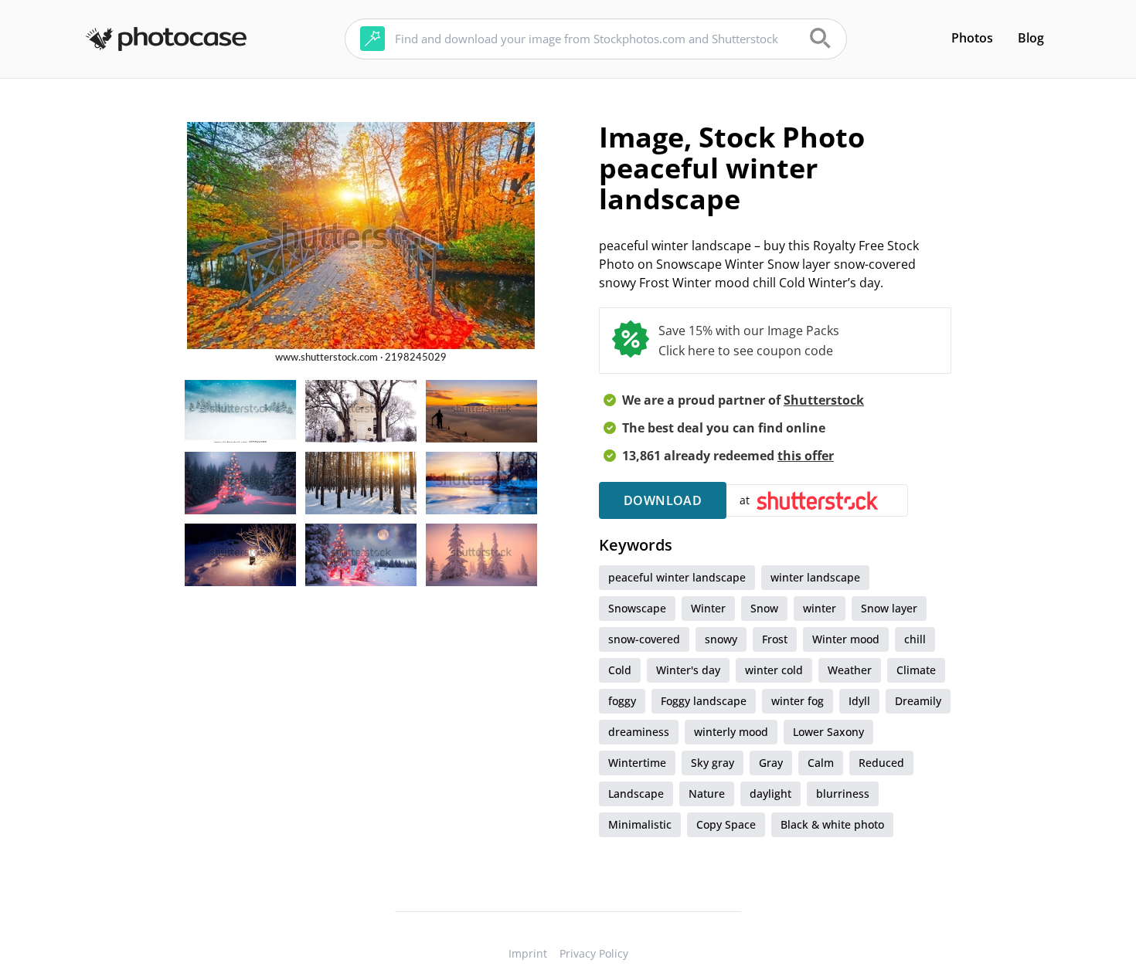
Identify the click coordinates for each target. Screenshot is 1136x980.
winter (819, 608)
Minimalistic (640, 824)
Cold (619, 670)
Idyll (859, 700)
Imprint (527, 953)
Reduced (881, 762)
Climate (916, 670)
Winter (708, 608)
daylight (770, 793)
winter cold (774, 670)
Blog (1031, 37)
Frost (774, 639)
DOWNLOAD (663, 500)
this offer (805, 455)
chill (915, 639)
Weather (850, 670)
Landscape (636, 793)
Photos (972, 37)
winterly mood (731, 731)
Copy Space (726, 824)
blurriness (842, 793)
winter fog (797, 700)
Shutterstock (824, 400)
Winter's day (688, 670)
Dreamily (918, 700)
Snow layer (889, 608)
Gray (771, 762)
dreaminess (638, 731)
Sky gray (712, 762)
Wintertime (637, 762)
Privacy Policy (593, 953)
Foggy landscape (704, 700)
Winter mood (845, 639)
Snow (764, 608)
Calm (821, 762)
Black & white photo (832, 824)
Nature (707, 793)
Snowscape (637, 608)
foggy (622, 700)
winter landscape (815, 577)
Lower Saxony (828, 731)
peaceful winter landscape (677, 577)
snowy (721, 639)
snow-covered (644, 639)
